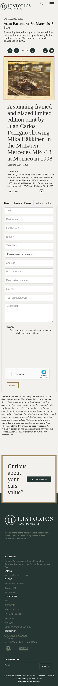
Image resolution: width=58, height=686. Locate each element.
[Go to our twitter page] (13, 548)
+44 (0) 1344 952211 (14, 583)
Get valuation (38, 479)
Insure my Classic (22, 203)
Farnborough (12, 614)
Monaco (9, 618)
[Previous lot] (16, 50)
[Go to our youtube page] (19, 548)
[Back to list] (9, 50)
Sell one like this (43, 203)
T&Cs (6, 203)
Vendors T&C (11, 592)
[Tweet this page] (29, 191)
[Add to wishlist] (51, 50)
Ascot (8, 600)
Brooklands (11, 609)
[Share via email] (42, 191)
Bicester (9, 605)
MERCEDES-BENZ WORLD (17, 627)
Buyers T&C (10, 588)
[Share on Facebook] (23, 191)
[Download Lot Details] (45, 50)
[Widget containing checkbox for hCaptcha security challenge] (27, 373)
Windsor (9, 623)
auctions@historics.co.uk (16, 575)
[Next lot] (32, 50)
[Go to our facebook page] (7, 548)
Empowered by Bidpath (29, 681)
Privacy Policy (35, 678)
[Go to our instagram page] (36, 191)
